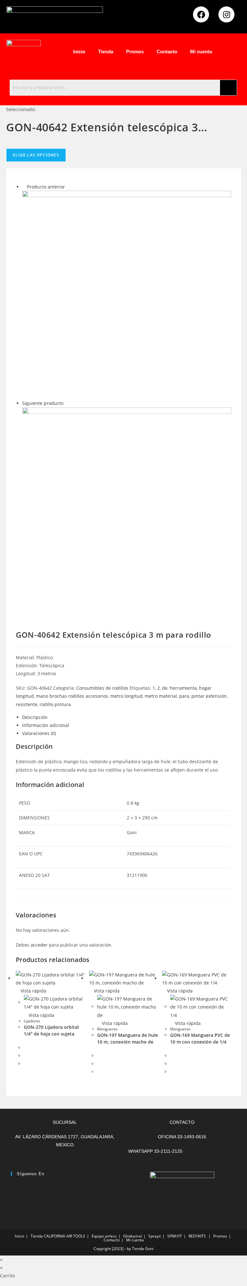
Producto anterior (46, 187)
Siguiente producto (42, 403)
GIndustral (132, 1236)
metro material (161, 696)
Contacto (167, 51)
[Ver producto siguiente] (66, 403)
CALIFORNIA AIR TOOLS (64, 1236)
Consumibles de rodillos (102, 688)
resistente (26, 704)
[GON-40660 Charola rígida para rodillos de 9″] (126, 511)
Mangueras (107, 1029)
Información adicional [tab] (45, 725)
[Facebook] (201, 14)
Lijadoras (32, 1021)
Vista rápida (32, 991)
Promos (135, 51)
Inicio (79, 51)
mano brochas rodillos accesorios (72, 696)
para (184, 696)
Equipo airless (104, 1236)
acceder (39, 945)
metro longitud (126, 696)
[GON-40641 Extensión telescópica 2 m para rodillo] (126, 294)
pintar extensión (209, 696)
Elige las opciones (36, 155)
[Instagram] (226, 14)
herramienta (183, 688)
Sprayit (154, 1236)
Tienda (105, 51)
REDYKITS (197, 1236)
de (165, 688)
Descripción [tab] (35, 717)
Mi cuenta (201, 51)
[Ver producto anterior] (24, 187)
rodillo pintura (55, 704)
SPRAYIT (174, 1236)
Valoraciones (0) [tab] (39, 733)
